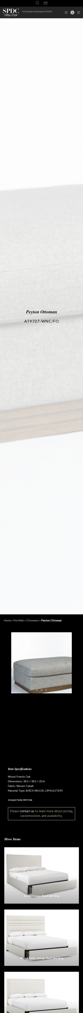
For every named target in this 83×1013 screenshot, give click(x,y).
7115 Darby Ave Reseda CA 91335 (37, 11)
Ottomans (32, 620)
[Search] (37, 3)
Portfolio (18, 620)
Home (7, 620)
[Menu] (77, 12)
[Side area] (65, 12)
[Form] (45, 3)
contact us (27, 811)
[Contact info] (71, 12)
